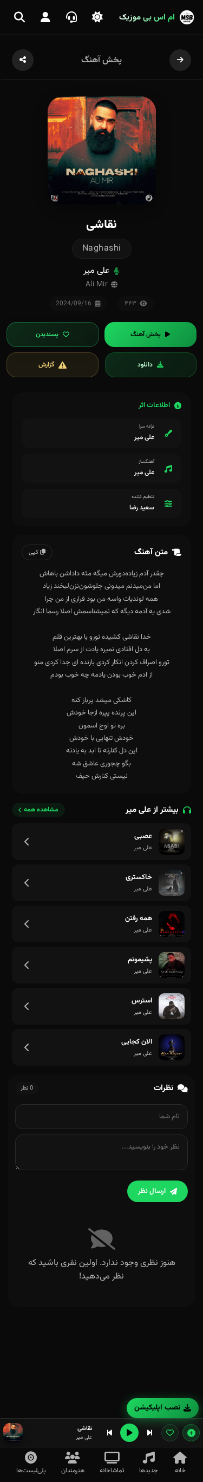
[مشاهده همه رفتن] (27, 924)
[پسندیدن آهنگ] (170, 1432)
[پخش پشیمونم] (171, 965)
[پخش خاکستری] (171, 882)
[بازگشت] (180, 60)
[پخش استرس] (171, 1006)
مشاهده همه (41, 810)
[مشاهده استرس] (27, 1006)
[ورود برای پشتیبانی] (71, 17)
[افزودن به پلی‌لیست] (191, 1432)
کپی (34, 552)
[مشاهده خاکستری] (27, 882)
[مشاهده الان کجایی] (27, 1047)
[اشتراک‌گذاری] (23, 60)
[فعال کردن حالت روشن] (97, 17)
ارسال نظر (152, 1191)
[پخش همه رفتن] (171, 924)
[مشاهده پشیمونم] (27, 965)
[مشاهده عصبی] (27, 841)
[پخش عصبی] (171, 841)
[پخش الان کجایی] (171, 1047)
